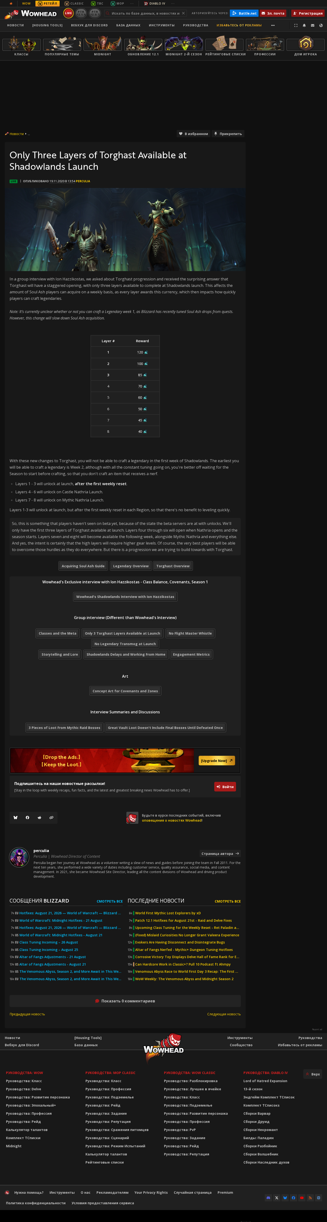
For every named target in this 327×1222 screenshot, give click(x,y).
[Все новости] (11, 3)
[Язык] (321, 25)
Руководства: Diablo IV (265, 1072)
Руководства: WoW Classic (189, 1072)
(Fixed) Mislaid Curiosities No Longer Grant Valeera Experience (187, 935)
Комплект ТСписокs (261, 1105)
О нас (85, 1192)
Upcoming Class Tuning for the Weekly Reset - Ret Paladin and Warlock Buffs (188, 928)
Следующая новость (224, 1014)
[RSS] (310, 1197)
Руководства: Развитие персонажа (38, 1097)
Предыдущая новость (27, 1014)
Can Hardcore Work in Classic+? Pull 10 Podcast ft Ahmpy (183, 964)
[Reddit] (39, 818)
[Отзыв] (312, 25)
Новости (15, 25)
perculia (83, 181)
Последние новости (156, 900)
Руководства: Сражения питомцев (117, 1129)
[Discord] (268, 1197)
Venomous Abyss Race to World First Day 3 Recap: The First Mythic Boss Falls (188, 971)
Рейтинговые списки (104, 1162)
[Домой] (32, 13)
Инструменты (240, 1037)
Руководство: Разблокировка (191, 1081)
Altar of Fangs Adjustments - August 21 (52, 964)
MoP (120, 3)
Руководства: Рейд (23, 1121)
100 (140, 363)
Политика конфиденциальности (36, 1203)
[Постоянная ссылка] (51, 818)
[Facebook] (28, 818)
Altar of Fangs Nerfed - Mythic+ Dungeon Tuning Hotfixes (184, 950)
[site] (132, 818)
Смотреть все (110, 901)
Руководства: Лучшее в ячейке (192, 1089)
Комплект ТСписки (23, 1138)
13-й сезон (252, 1089)
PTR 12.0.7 (94, 13)
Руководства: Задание (106, 1113)
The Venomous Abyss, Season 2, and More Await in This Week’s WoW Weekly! (71, 971)
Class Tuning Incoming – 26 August (48, 942)
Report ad (317, 1029)
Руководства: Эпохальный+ (31, 1105)
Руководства (195, 25)
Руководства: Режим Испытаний (115, 1146)
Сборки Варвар (257, 1113)
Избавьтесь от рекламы (239, 25)
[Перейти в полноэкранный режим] (295, 25)
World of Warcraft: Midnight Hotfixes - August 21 (60, 935)
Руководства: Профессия (29, 1113)
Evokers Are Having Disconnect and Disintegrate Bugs (180, 942)
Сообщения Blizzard (39, 900)
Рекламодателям (112, 1192)
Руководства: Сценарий (107, 1138)
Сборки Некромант (260, 1129)
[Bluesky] (16, 818)
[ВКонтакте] (318, 1197)
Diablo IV (157, 3)
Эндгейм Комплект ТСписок (269, 1097)
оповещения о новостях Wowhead (172, 820)
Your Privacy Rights (151, 1192)
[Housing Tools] (87, 1037)
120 (140, 352)
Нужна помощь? (29, 1192)
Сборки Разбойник (260, 1146)
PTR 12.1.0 (81, 13)
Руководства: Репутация (108, 1121)
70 (140, 386)
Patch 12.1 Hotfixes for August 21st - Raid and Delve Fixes (183, 920)
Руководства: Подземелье (109, 1097)
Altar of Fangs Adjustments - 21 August (52, 957)
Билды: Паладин (258, 1138)
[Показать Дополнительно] (273, 25)
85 (140, 374)
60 (140, 397)
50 (140, 408)
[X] (276, 1197)
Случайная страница (193, 1192)
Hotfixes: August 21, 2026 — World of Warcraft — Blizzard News (71, 913)
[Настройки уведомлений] (304, 25)
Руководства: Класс (24, 1081)
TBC (100, 3)
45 (140, 420)
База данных (128, 25)
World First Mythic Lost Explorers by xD (168, 913)
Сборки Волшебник (260, 1154)
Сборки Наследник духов (266, 1162)
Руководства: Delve (23, 1089)
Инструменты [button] (162, 25)
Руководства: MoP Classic (110, 1072)
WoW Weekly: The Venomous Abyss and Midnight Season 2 (184, 979)
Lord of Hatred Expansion (265, 1081)
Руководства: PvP (180, 1129)
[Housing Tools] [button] (47, 25)
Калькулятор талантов (27, 1129)
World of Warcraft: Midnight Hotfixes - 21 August (60, 920)
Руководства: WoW (24, 1072)
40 (140, 431)
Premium (225, 1192)
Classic (77, 3)
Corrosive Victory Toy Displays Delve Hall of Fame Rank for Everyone (188, 957)
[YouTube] (301, 1197)
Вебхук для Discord (89, 25)
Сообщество (241, 1045)
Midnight (14, 1146)
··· (132, 3)
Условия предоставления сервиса (103, 1203)
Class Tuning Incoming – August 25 (48, 950)
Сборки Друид (256, 1121)
